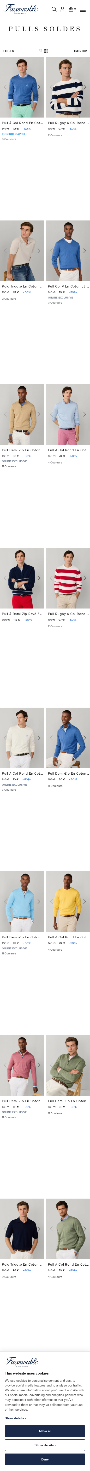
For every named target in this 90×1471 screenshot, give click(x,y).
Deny (45, 1459)
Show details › (45, 1445)
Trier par (80, 51)
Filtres (8, 51)
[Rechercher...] (54, 9)
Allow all (45, 1431)
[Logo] (20, 9)
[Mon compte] (62, 9)
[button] (83, 10)
